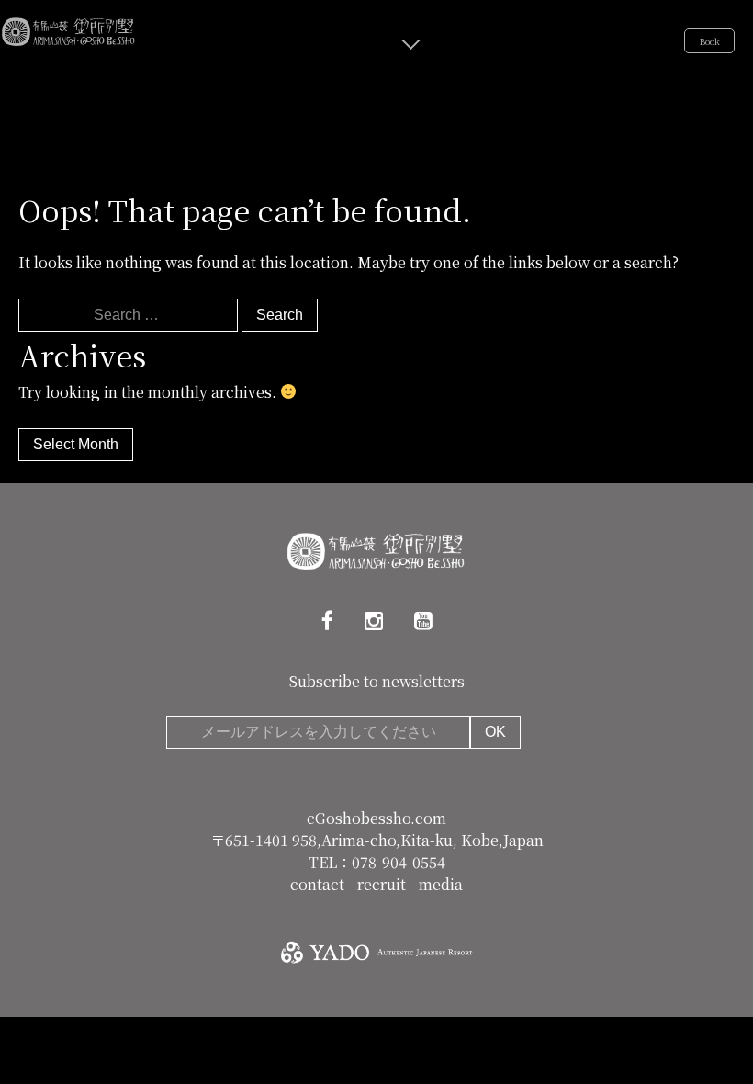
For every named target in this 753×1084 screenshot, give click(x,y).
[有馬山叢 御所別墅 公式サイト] (69, 29)
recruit (383, 884)
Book (710, 41)
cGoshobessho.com (376, 818)
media (441, 884)
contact (319, 884)
